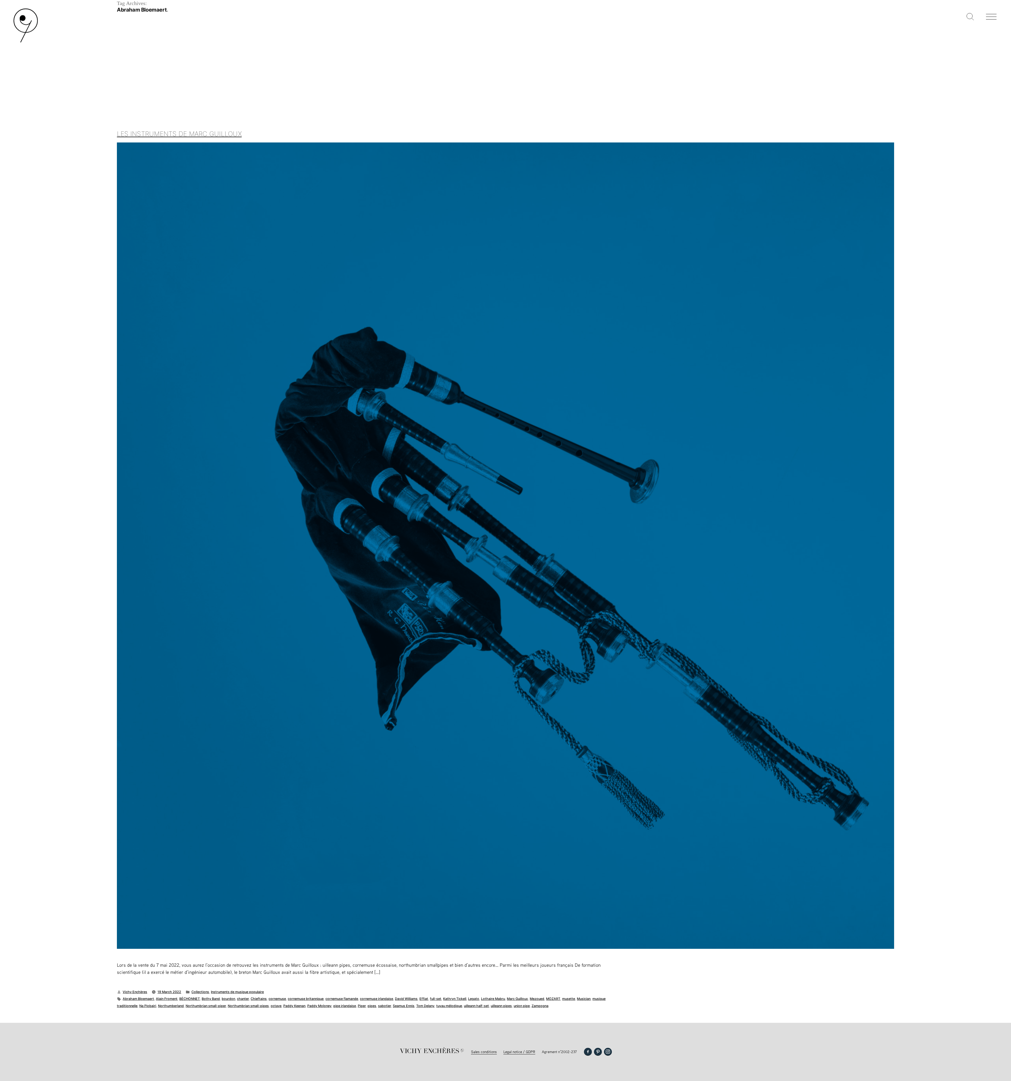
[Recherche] (970, 17)
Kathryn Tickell (454, 999)
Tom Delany (425, 1006)
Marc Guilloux (517, 999)
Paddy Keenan (294, 1006)
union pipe (522, 1006)
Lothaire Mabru (493, 999)
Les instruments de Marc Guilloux (179, 134)
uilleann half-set (476, 1006)
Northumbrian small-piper (206, 1006)
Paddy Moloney (319, 1006)
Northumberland (171, 1006)
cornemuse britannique (306, 999)
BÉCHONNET (189, 999)
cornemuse (277, 999)
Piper (362, 1006)
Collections (200, 992)
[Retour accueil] (25, 42)
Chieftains (259, 999)
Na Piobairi (147, 1006)
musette (568, 999)
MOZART (553, 999)
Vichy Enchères (135, 992)
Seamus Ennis (403, 1006)
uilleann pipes (501, 1006)
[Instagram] (608, 1052)
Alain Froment (166, 999)
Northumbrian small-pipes (248, 1006)
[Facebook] (588, 1052)
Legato (473, 999)
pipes (372, 1006)
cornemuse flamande (341, 999)
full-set (435, 999)
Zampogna (540, 1006)
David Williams (406, 999)
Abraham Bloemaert (138, 999)
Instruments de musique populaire (237, 992)
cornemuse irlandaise (376, 999)
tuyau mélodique (449, 1006)
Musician (584, 999)
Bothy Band (211, 999)
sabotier (384, 1006)
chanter (243, 999)
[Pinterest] (598, 1052)
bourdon (228, 999)
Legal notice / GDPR (519, 1051)
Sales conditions (484, 1051)
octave (276, 1006)
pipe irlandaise (344, 1006)
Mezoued (537, 999)
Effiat (423, 999)
